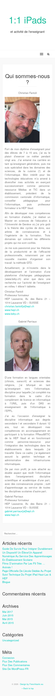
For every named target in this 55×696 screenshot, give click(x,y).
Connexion (8, 658)
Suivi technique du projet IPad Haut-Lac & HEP (26, 576)
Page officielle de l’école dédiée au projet (26, 571)
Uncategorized (10, 640)
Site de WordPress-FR (15, 669)
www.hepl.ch (12, 310)
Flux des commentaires (16, 665)
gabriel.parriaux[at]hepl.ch (19, 511)
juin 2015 (7, 615)
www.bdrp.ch (12, 313)
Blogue (6, 582)
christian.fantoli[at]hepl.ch (19, 306)
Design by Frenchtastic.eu (31, 684)
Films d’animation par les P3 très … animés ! (23, 565)
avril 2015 (8, 623)
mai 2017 (7, 612)
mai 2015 (7, 619)
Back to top (28, 688)
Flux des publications (14, 661)
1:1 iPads (27, 19)
